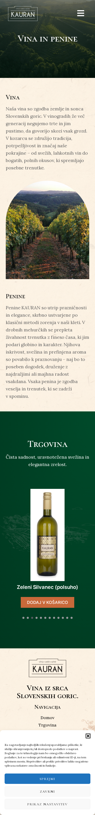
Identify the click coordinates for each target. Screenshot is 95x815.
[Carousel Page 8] (54, 618)
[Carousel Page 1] (23, 618)
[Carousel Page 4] (37, 618)
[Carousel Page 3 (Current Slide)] (32, 618)
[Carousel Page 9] (58, 618)
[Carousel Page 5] (41, 618)
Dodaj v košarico (47, 602)
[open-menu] (81, 14)
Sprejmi (47, 779)
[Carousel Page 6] (45, 618)
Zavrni (47, 791)
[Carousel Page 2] (28, 618)
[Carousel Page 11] (67, 618)
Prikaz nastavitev (47, 804)
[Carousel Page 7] (50, 618)
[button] (88, 736)
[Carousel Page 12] (72, 618)
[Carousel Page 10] (63, 618)
